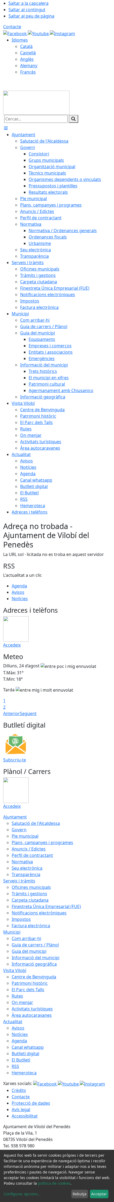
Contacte (12, 27)
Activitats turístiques (32, 1009)
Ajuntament (15, 817)
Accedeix (12, 645)
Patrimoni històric (30, 983)
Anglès (27, 59)
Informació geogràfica (34, 964)
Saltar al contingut (26, 10)
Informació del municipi (35, 958)
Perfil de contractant (32, 855)
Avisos (18, 592)
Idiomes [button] (20, 40)
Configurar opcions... (22, 1193)
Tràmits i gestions (29, 894)
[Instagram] (62, 33)
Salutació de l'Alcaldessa (36, 823)
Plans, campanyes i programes (42, 842)
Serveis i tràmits (19, 881)
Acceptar (99, 1193)
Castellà (28, 53)
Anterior (11, 713)
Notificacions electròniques (39, 913)
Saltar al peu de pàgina (31, 16)
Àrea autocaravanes (32, 1015)
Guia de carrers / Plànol (35, 945)
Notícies (20, 599)
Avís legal (21, 1109)
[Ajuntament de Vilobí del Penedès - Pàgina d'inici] (36, 102)
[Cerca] (73, 119)
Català (26, 46)
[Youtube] (39, 33)
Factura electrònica (31, 926)
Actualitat (12, 1021)
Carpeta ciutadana (30, 900)
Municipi (11, 932)
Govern (19, 830)
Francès (28, 72)
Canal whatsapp (28, 1047)
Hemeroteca (24, 1073)
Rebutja (79, 1193)
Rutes (17, 996)
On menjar (22, 1002)
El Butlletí (21, 1060)
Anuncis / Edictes (29, 849)
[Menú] (5, 128)
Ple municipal (25, 836)
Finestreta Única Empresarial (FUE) (46, 906)
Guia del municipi (29, 951)
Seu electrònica (27, 868)
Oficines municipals (31, 887)
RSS (15, 1066)
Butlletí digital (25, 1053)
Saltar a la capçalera (28, 3)
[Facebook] (15, 33)
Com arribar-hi (26, 938)
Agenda (19, 586)
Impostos (21, 919)
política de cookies (54, 1183)
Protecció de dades (31, 1103)
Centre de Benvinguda (34, 977)
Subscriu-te (14, 760)
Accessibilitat (25, 1116)
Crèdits (19, 1090)
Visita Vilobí (14, 970)
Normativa (22, 862)
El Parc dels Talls (28, 990)
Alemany (28, 65)
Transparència (26, 874)
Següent (28, 713)
